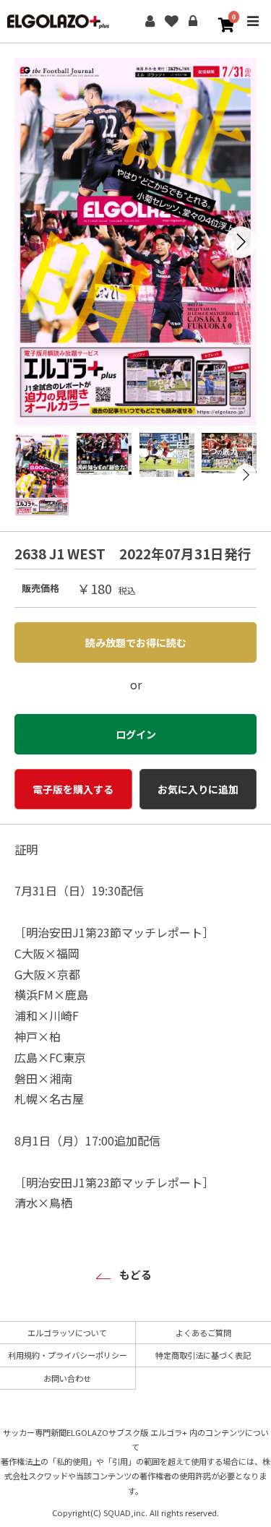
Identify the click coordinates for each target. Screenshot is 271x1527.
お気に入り (171, 22)
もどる (135, 1274)
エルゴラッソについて (67, 1332)
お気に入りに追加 (198, 789)
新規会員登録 (149, 22)
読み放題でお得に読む (135, 642)
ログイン (193, 22)
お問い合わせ (67, 1378)
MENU (253, 31)
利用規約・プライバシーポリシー (67, 1355)
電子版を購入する (73, 789)
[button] (241, 242)
